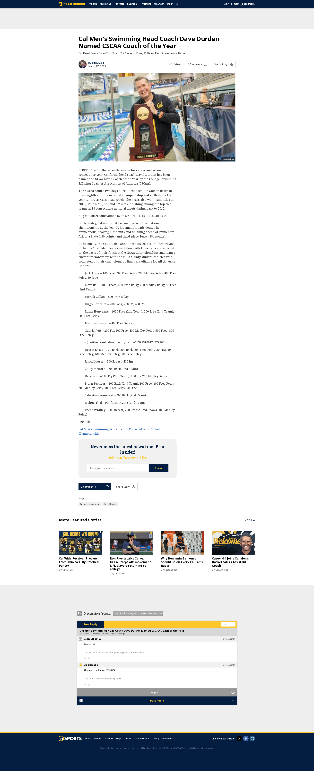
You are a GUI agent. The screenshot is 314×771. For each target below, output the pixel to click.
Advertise (109, 738)
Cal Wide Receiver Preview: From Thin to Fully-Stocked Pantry (79, 562)
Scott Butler (170, 569)
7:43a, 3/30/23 (229, 665)
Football (119, 4)
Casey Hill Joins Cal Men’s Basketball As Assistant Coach (230, 562)
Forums (93, 4)
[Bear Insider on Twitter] (239, 738)
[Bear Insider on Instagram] (252, 738)
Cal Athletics (221, 569)
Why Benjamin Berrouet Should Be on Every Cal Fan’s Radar (182, 562)
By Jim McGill (96, 62)
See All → (249, 520)
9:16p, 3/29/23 (229, 639)
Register (235, 3)
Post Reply (90, 624)
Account (98, 738)
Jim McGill (67, 569)
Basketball (133, 4)
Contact (127, 738)
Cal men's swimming (90, 503)
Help (118, 738)
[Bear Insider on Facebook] (246, 738)
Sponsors (159, 4)
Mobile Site (167, 738)
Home (88, 738)
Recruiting (105, 4)
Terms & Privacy (141, 738)
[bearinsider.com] (72, 5)
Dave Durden (110, 503)
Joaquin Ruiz (119, 573)
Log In (226, 3)
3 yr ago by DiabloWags (115, 634)
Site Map (155, 738)
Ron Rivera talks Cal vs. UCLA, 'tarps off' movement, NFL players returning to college (131, 564)
